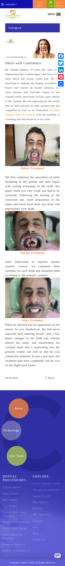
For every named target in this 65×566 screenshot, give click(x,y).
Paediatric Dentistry (14, 544)
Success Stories (41, 496)
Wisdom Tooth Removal (16, 550)
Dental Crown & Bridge (16, 522)
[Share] (60, 83)
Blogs (36, 533)
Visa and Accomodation (46, 490)
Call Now (39, 4)
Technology (11, 430)
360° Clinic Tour (42, 514)
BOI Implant (10, 500)
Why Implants (41, 502)
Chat (50, 6)
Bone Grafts (9, 506)
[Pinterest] (60, 76)
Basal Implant (10, 493)
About (18, 408)
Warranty (38, 508)
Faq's (35, 527)
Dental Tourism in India (46, 483)
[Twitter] (60, 63)
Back (51, 377)
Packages (38, 521)
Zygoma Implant (12, 487)
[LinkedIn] (60, 69)
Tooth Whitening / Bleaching (13, 536)
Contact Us (39, 539)
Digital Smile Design (15, 528)
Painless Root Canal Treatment (14, 514)
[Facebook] (60, 56)
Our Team (17, 456)
